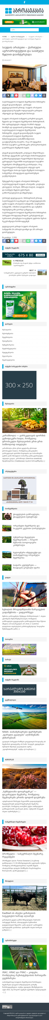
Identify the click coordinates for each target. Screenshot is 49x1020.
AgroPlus (9, 760)
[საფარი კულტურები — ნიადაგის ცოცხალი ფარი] (6, 567)
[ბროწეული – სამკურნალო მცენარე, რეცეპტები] (24, 838)
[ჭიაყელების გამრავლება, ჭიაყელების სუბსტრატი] (6, 516)
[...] (44, 461)
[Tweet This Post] (8, 96)
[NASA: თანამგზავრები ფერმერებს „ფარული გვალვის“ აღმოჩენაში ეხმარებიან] (24, 716)
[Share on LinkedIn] (12, 96)
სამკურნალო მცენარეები (15, 822)
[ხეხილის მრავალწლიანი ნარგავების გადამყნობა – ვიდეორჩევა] (24, 594)
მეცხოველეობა (8, 360)
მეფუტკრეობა (8, 352)
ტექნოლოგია (10, 700)
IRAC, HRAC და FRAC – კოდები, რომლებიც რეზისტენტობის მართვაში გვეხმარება (24, 975)
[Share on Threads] (44, 96)
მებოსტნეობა (7, 333)
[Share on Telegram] (36, 96)
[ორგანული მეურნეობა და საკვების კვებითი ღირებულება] (6, 528)
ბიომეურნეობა (11, 509)
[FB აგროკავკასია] (25, 2)
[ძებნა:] (24, 30)
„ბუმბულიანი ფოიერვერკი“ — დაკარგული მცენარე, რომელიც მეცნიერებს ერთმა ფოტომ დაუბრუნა (23, 794)
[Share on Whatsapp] (28, 96)
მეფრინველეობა (9, 349)
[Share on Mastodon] (32, 96)
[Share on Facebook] (4, 96)
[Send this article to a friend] (20, 96)
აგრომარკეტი (11, 940)
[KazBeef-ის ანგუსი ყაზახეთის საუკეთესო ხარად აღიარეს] (24, 898)
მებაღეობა (6, 330)
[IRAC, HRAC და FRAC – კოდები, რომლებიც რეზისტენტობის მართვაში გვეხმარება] (24, 957)
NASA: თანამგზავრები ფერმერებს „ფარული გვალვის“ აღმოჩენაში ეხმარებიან (22, 735)
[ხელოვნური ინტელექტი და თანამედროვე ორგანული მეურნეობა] (6, 554)
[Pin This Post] (16, 96)
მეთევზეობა (7, 341)
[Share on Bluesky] (40, 96)
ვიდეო (7, 577)
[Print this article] (24, 96)
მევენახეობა (7, 337)
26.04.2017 (7, 60)
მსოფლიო (9, 881)
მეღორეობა (7, 356)
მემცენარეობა (8, 345)
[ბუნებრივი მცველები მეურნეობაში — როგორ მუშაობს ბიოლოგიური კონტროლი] (6, 539)
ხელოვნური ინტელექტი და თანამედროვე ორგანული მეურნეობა (27, 555)
